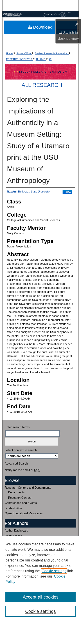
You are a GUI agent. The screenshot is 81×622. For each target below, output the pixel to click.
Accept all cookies (40, 597)
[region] (40, 579)
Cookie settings (54, 571)
